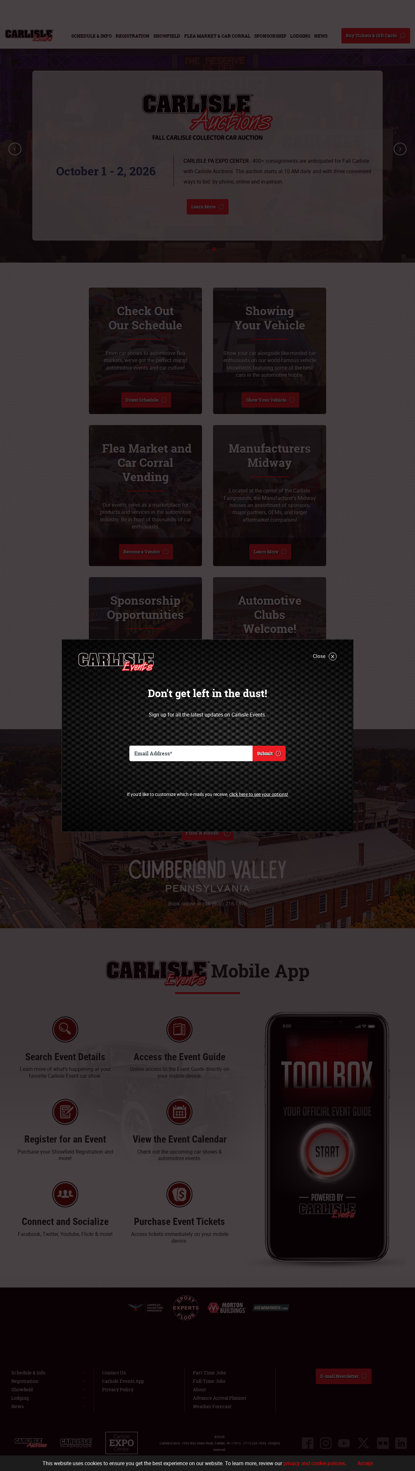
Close (319, 655)
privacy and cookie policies (314, 1463)
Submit (265, 753)
